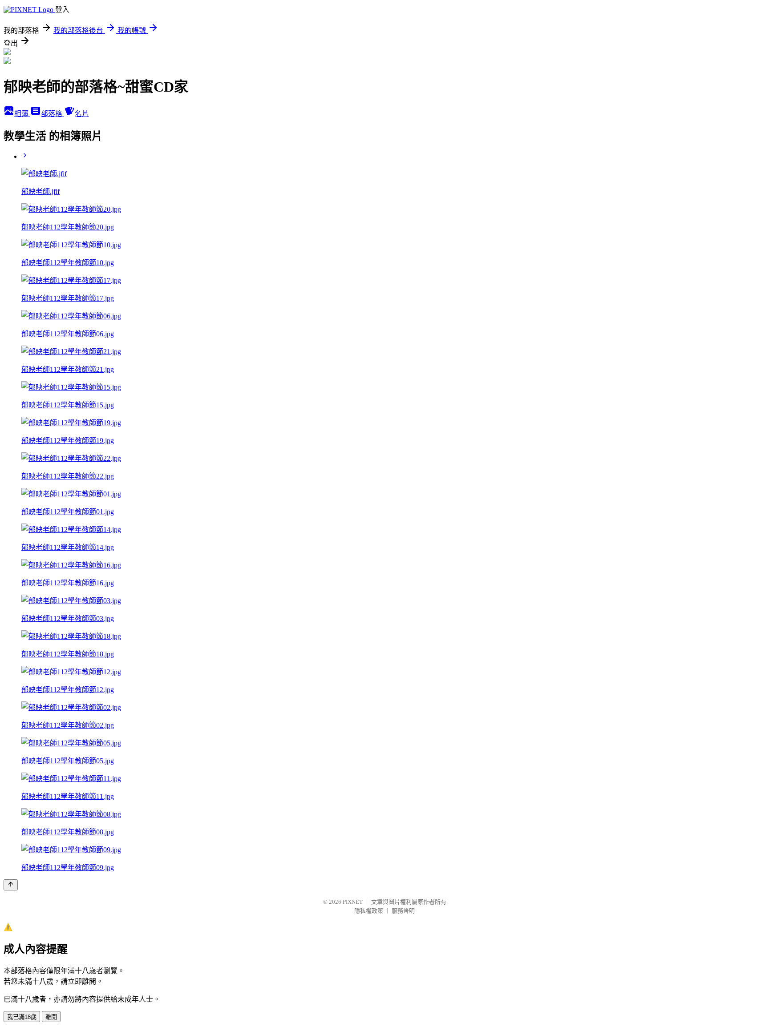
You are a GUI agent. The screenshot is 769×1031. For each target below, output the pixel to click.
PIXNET (353, 901)
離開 (51, 1017)
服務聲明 (403, 910)
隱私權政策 (368, 910)
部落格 (52, 113)
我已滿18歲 (21, 1017)
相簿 (22, 113)
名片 (82, 113)
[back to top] (11, 884)
